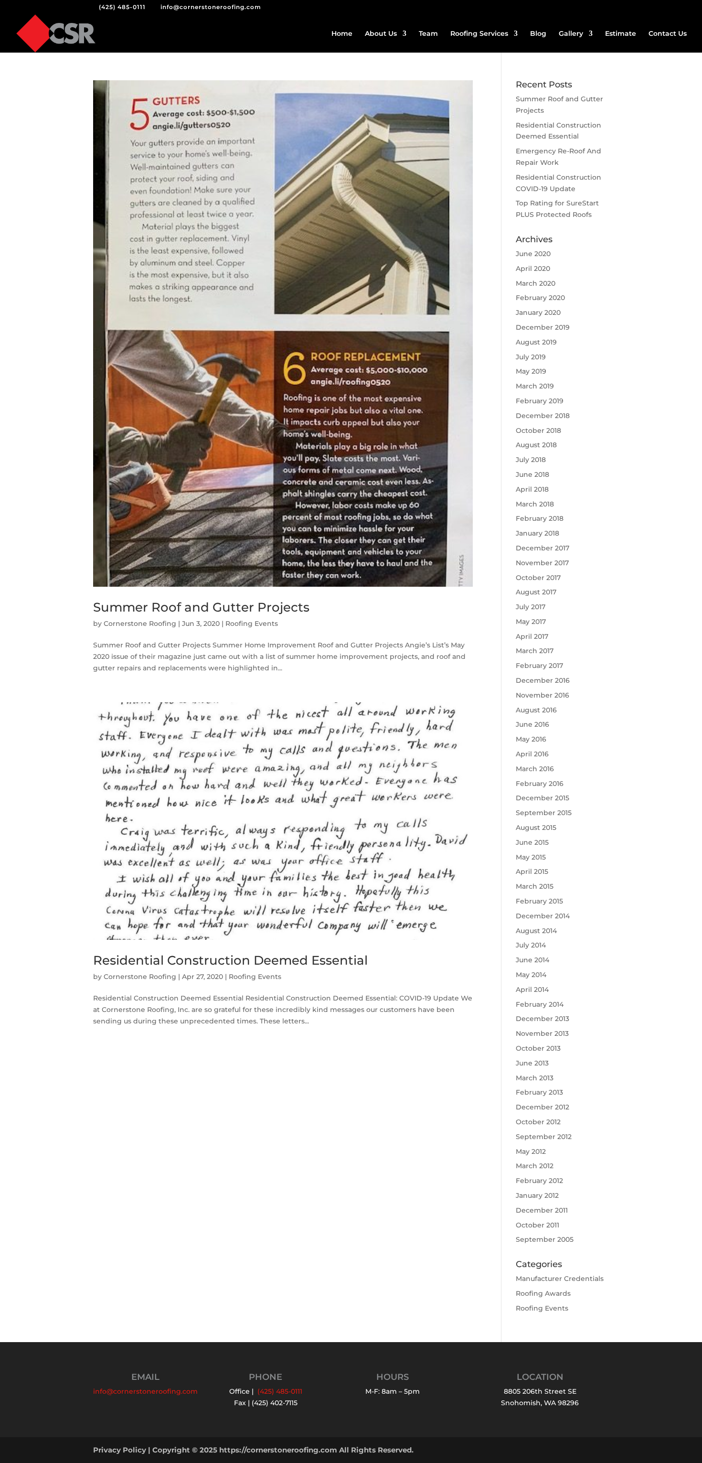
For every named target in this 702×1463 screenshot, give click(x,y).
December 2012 (542, 1107)
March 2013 (534, 1078)
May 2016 (531, 739)
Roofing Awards (543, 1293)
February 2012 (539, 1180)
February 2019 (540, 401)
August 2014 (536, 930)
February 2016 (540, 783)
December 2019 (543, 327)
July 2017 (530, 606)
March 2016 (535, 768)
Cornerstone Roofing (140, 623)
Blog (538, 34)
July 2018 (531, 459)
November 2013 (542, 1033)
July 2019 (531, 357)
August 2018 (536, 445)
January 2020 (538, 312)
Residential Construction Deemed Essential (230, 960)
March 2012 (534, 1166)
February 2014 (540, 1004)
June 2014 (532, 960)
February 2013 (539, 1092)
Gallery (571, 34)
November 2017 (542, 563)
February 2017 (539, 665)
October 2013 (538, 1048)
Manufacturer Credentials (560, 1278)
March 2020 (535, 283)
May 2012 (531, 1151)
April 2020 (533, 268)
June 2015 (532, 842)
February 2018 (540, 518)
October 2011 (537, 1225)
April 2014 (532, 989)
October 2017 (538, 577)
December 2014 (543, 916)
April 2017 (532, 636)
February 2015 (539, 901)
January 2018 (537, 533)
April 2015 (532, 871)
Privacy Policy (119, 1449)
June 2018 (532, 474)
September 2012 (544, 1136)
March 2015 (534, 886)
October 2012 (538, 1122)
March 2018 (535, 504)
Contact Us (668, 34)
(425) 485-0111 (122, 7)
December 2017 (542, 548)
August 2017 (536, 592)
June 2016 (532, 724)
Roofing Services (479, 34)
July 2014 (531, 945)
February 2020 (540, 297)
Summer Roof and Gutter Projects (201, 607)
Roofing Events (251, 623)
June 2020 (533, 253)
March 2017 (534, 650)
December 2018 (543, 415)
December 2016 (543, 680)
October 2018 (538, 430)
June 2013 (532, 1063)
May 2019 (531, 371)
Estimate (620, 34)
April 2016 (532, 754)
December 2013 (542, 1018)
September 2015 (544, 812)
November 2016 (542, 695)
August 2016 (536, 710)
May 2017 (531, 621)
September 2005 (545, 1239)
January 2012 (537, 1195)
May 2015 (531, 857)
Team (428, 34)
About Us (381, 34)
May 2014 (531, 974)
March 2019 (535, 386)
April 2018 (532, 489)
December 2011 (542, 1210)
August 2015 (536, 827)
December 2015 (542, 798)
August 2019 (536, 342)
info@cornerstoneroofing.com (145, 1391)
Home (341, 34)
